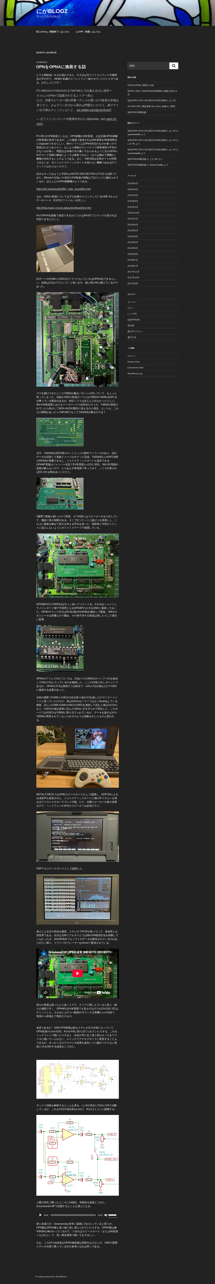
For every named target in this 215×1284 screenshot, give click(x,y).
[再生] (40, 1215)
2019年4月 (132, 248)
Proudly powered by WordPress (51, 1276)
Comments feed (135, 367)
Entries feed (133, 361)
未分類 (130, 325)
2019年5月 (132, 242)
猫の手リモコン (135, 331)
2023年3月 (132, 195)
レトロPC (132, 313)
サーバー (131, 302)
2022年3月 (132, 207)
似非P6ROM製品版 (136, 112)
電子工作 (131, 337)
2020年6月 (132, 224)
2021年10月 (133, 213)
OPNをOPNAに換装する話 (61, 66)
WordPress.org (134, 373)
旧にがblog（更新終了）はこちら (53, 31)
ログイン (131, 356)
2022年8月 (132, 201)
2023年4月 (132, 189)
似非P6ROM (133, 319)
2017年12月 (133, 271)
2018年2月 (132, 260)
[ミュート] (106, 1215)
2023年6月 (132, 183)
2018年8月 (132, 254)
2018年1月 (132, 266)
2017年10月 (133, 277)
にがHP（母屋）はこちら (88, 31)
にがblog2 (52, 11)
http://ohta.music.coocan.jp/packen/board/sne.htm (63, 208)
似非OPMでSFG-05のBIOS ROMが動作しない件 (151, 100)
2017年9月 (132, 283)
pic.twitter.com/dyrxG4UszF (94, 110)
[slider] (112, 1215)
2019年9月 (132, 230)
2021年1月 (132, 218)
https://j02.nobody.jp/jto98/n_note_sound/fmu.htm (63, 189)
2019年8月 (132, 236)
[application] (77, 1215)
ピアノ (130, 308)
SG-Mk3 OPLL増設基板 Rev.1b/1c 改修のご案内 (151, 106)
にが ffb (131, 143)
